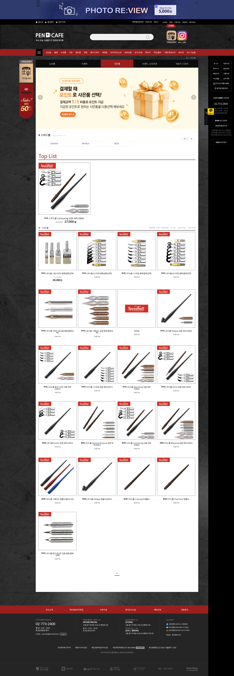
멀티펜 (78, 52)
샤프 (71, 52)
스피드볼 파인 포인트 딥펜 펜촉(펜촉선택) (58, 554)
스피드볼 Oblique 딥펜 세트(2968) (176, 331)
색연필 (104, 52)
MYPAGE (192, 22)
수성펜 (63, 52)
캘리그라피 (94, 52)
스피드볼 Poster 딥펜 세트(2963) (58, 443)
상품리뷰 (226, 73)
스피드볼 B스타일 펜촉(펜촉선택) (176, 273)
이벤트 (85, 63)
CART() (177, 22)
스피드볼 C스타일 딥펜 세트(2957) (97, 387)
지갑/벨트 (157, 52)
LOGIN (164, 22)
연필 (85, 52)
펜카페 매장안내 (222, 88)
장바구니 (216, 68)
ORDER (185, 22)
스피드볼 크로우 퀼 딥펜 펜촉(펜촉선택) (58, 332)
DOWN (206, 123)
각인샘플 (216, 78)
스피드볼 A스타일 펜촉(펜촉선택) (97, 273)
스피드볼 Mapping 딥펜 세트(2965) (176, 443)
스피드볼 (193, 58)
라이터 (181, 52)
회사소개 (49, 609)
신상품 (52, 63)
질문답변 (226, 68)
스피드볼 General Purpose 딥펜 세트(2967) (97, 444)
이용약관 (103, 609)
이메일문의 (63, 634)
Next (193, 97)
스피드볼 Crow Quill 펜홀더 (137, 499)
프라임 (136, 331)
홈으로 (40, 22)
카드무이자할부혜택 (222, 83)
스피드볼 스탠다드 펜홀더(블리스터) (58, 499)
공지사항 (226, 78)
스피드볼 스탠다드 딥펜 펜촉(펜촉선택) (97, 332)
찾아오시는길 (130, 609)
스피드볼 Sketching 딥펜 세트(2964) (137, 388)
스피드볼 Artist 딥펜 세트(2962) (176, 387)
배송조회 (216, 73)
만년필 (48, 52)
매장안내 (157, 609)
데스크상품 (191, 52)
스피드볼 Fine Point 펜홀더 (176, 499)
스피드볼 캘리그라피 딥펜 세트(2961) (57, 388)
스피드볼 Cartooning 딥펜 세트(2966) (64, 218)
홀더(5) (116, 143)
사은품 (117, 63)
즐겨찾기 (51, 22)
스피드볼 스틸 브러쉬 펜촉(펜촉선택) (58, 273)
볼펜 (56, 52)
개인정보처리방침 (76, 609)
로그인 (216, 63)
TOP (206, 119)
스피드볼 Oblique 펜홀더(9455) (97, 499)
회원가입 (226, 63)
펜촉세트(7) (85, 143)
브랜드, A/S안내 (149, 63)
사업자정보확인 (140, 648)
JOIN (171, 22)
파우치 (148, 52)
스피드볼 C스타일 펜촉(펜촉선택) (137, 273)
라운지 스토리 (182, 63)
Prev (40, 97)
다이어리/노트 (116, 52)
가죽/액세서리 (170, 52)
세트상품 (128, 52)
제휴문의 (184, 609)
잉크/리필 (138, 52)
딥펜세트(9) (54, 143)
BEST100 (61, 22)
